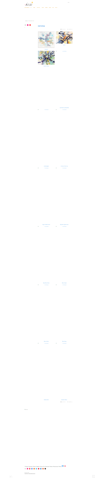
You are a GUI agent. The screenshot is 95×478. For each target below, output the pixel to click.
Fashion (43, 7)
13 (67, 29)
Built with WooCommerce (32, 473)
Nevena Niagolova (27, 7)
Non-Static (38, 7)
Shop (53, 7)
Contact (56, 7)
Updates (50, 7)
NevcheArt (26, 20)
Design (34, 7)
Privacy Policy (26, 473)
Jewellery (46, 7)
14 (69, 29)
